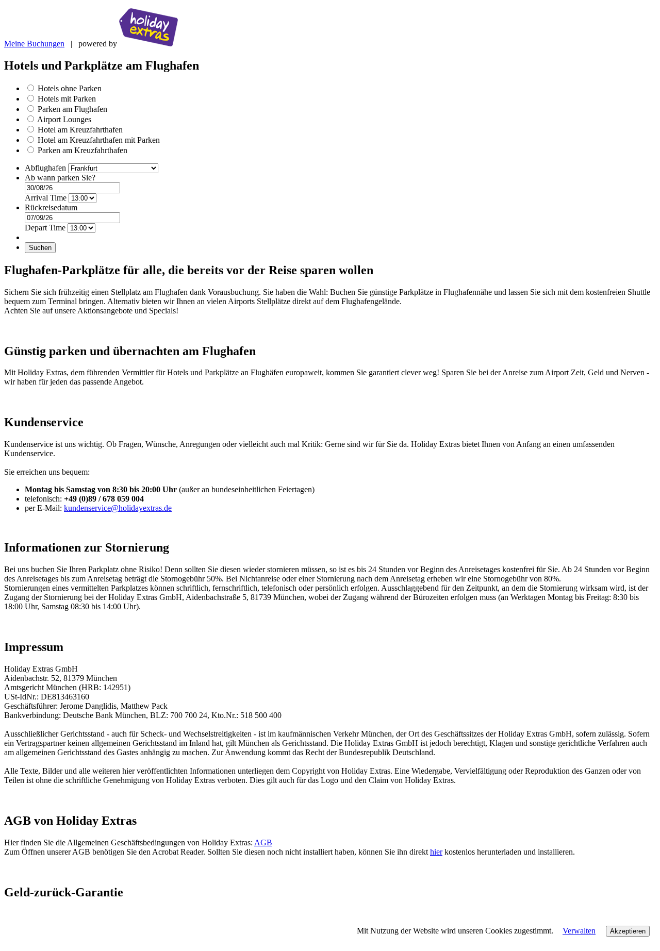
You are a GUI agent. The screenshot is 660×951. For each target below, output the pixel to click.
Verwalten (579, 930)
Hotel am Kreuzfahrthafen (80, 129)
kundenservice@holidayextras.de (118, 508)
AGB (263, 842)
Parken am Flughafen (72, 109)
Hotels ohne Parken (70, 88)
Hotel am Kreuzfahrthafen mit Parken (99, 140)
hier (436, 851)
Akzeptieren (628, 931)
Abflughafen (46, 167)
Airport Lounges (64, 119)
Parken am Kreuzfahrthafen (82, 150)
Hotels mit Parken (67, 98)
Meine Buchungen (34, 43)
